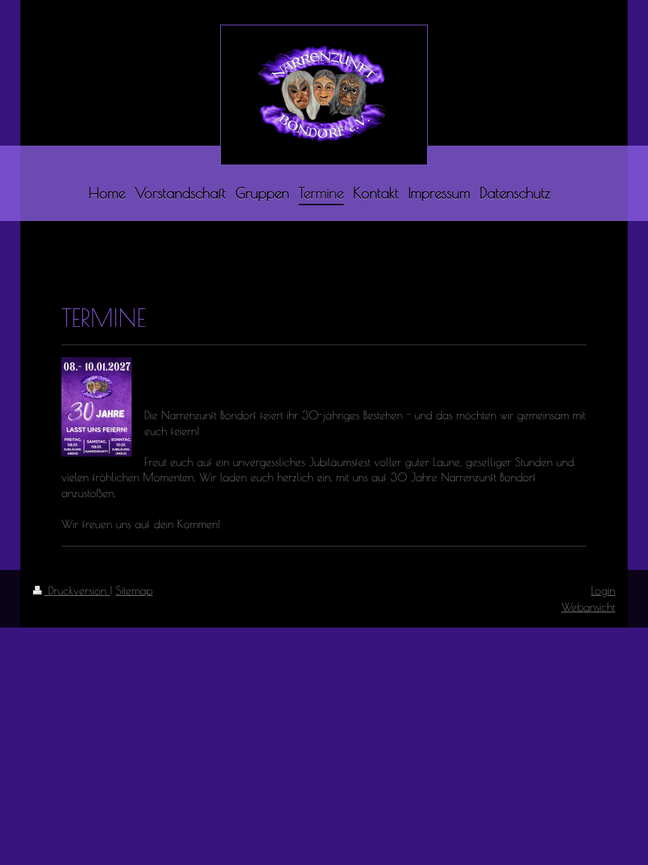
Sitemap (134, 590)
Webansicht (588, 607)
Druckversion (77, 590)
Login (603, 590)
